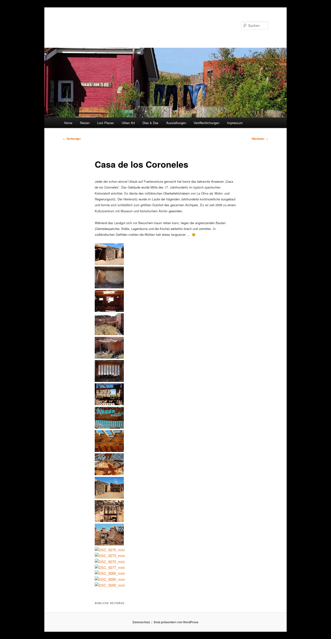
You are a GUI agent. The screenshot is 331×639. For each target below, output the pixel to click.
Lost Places (105, 122)
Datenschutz (141, 622)
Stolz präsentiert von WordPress (176, 622)
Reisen (85, 122)
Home (68, 122)
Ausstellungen (176, 122)
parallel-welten (88, 25)
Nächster (260, 138)
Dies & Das (150, 122)
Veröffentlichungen (206, 122)
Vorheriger (72, 138)
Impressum (235, 122)
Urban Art (128, 122)
